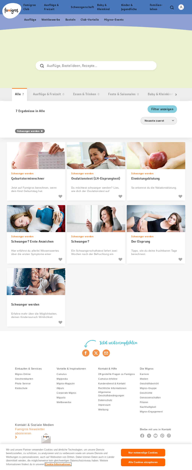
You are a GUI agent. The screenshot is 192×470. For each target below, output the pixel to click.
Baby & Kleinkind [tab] (162, 94)
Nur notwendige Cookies (143, 452)
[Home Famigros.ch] (11, 11)
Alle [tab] (19, 94)
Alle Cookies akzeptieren (143, 462)
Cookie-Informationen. (58, 464)
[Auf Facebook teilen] (85, 353)
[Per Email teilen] (106, 353)
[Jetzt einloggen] (181, 7)
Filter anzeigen (162, 109)
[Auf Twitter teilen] (96, 353)
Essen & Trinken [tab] (86, 94)
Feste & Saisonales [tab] (123, 94)
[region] (96, 457)
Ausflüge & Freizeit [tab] (48, 94)
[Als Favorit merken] (61, 196)
